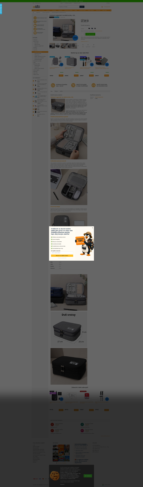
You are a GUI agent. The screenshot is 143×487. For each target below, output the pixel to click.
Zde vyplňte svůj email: (55, 250)
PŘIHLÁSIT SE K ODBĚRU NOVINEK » (62, 255)
